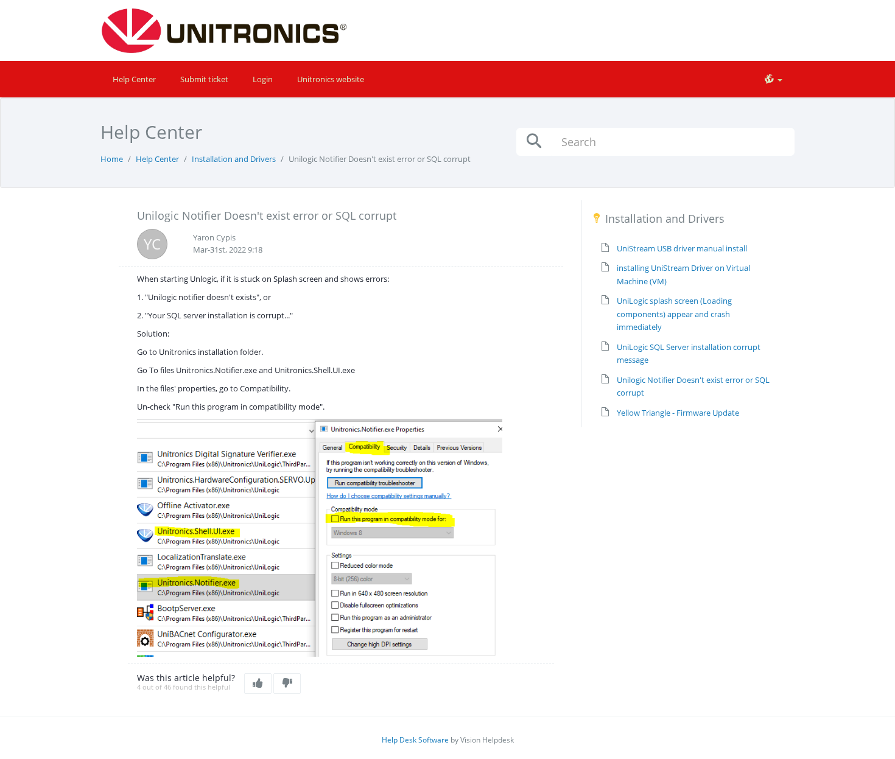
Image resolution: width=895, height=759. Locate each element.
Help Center (134, 79)
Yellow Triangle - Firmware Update (678, 412)
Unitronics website (330, 79)
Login (263, 79)
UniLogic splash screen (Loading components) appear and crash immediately (674, 313)
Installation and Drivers (234, 158)
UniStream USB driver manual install (682, 248)
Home (111, 158)
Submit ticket (204, 79)
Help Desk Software (415, 740)
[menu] (773, 79)
